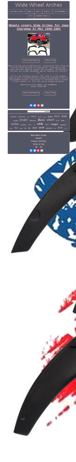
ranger (54, 124)
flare (16, 128)
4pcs (47, 124)
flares (41, 119)
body (64, 116)
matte (55, 128)
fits (25, 128)
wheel (50, 119)
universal (49, 128)
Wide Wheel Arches (39, 135)
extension (23, 125)
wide (40, 124)
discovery (33, 120)
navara (39, 117)
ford (60, 127)
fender (24, 119)
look (62, 120)
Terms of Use (38, 144)
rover (34, 128)
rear (34, 125)
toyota (50, 117)
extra (33, 116)
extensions (21, 117)
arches (15, 124)
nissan (44, 117)
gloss (21, 128)
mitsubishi (63, 125)
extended (15, 120)
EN (36, 147)
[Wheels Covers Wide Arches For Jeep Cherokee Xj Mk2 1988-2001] (39, 44)
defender (13, 117)
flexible (65, 128)
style (28, 117)
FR (41, 147)
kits (29, 128)
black (57, 116)
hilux (29, 125)
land (57, 120)
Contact (38, 138)
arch (41, 127)
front (11, 128)
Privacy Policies (38, 141)
